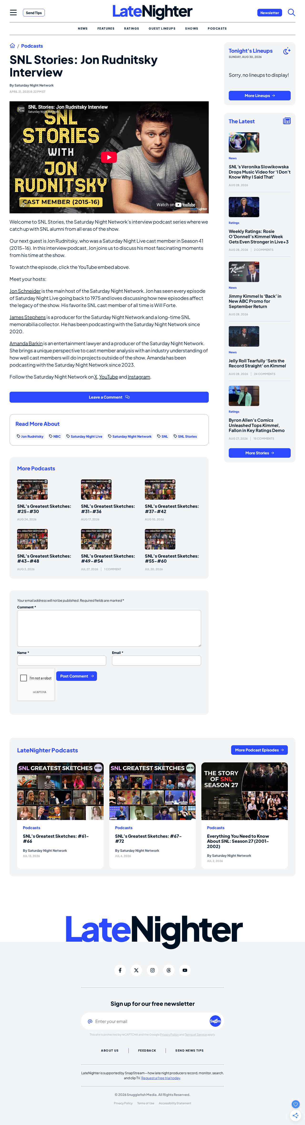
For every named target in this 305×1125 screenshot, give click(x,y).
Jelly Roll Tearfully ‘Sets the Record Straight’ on (257, 363)
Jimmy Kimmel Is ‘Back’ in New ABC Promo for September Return (255, 301)
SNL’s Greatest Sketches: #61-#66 (56, 838)
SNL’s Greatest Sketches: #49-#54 (108, 558)
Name (23, 652)
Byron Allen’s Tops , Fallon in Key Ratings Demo (257, 425)
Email (117, 652)
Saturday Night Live (86, 436)
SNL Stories (187, 436)
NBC (57, 436)
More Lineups (257, 95)
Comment (26, 607)
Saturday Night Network (34, 85)
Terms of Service (196, 1034)
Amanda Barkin (26, 343)
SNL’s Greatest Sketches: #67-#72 (148, 838)
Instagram (139, 377)
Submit (215, 1020)
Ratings (234, 223)
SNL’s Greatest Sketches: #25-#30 (44, 508)
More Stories (257, 452)
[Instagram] (152, 970)
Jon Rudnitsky (32, 436)
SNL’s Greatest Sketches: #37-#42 (172, 508)
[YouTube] (185, 970)
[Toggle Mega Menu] (13, 12)
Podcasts (32, 45)
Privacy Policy (169, 1034)
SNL (165, 436)
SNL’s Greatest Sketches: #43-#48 (44, 558)
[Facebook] (120, 970)
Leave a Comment (105, 397)
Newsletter (269, 12)
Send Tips (34, 12)
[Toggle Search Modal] (291, 12)
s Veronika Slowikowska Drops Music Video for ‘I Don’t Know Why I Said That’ (259, 172)
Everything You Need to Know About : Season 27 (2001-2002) (238, 841)
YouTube (108, 377)
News (233, 158)
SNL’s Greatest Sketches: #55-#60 (172, 558)
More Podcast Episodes (257, 749)
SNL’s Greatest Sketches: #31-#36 (108, 508)
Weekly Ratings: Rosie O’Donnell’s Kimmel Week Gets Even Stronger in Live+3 (259, 236)
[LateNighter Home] (153, 12)
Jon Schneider (25, 291)
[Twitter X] (136, 970)
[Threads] (168, 970)
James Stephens (28, 317)
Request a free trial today (160, 1078)
